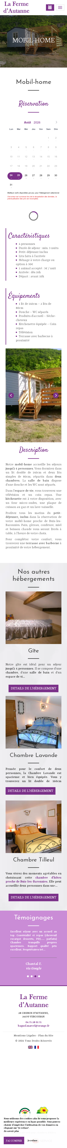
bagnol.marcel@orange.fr (33, 1025)
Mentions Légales (25, 1035)
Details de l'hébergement (33, 688)
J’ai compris (14, 1140)
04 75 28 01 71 (33, 1022)
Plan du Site (45, 1035)
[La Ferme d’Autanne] (21, 7)
